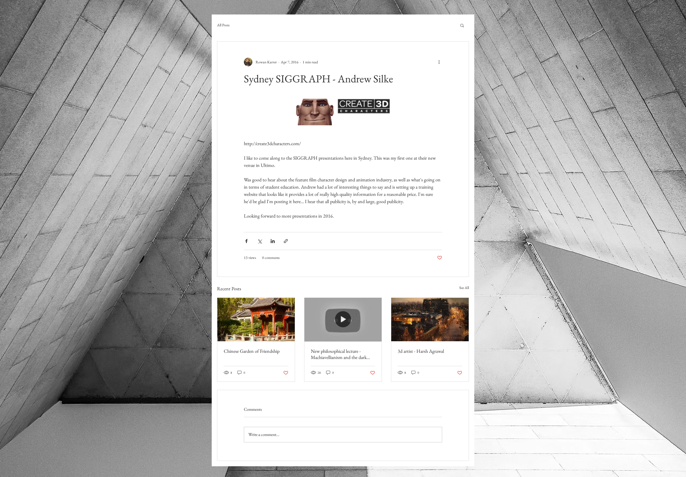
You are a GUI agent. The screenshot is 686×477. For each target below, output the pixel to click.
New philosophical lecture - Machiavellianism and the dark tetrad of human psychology (339, 354)
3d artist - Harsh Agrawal (421, 351)
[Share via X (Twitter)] (259, 241)
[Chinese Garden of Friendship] (256, 319)
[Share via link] (285, 241)
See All (464, 287)
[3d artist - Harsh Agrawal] (430, 319)
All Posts (223, 25)
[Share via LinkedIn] (272, 241)
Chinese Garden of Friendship (251, 351)
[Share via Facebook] (246, 241)
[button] (462, 25)
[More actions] (439, 62)
